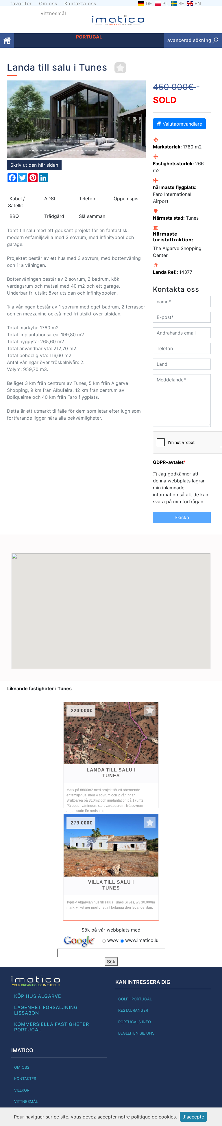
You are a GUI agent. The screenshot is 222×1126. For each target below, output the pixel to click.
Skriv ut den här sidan (34, 165)
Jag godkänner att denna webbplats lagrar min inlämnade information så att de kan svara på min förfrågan (180, 487)
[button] (17, 119)
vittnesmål (53, 13)
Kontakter (25, 1078)
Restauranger (133, 1010)
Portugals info (134, 1022)
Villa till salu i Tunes (111, 885)
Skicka (182, 517)
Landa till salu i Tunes (111, 772)
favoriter (21, 3)
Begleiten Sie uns (136, 1033)
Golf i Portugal (135, 999)
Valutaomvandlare (181, 124)
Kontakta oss (80, 3)
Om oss (48, 3)
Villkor (21, 1090)
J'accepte (193, 1117)
